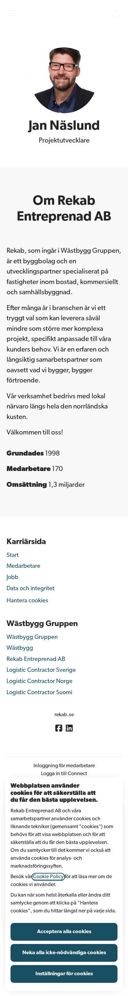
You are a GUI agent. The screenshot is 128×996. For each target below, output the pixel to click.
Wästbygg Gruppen (32, 638)
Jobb (12, 578)
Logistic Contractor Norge (40, 682)
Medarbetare (23, 566)
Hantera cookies (27, 601)
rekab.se (64, 715)
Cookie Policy (48, 876)
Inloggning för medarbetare (64, 766)
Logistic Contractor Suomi (39, 693)
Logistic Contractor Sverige (41, 670)
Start (13, 556)
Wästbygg (20, 648)
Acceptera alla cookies (64, 931)
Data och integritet (30, 589)
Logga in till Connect (64, 773)
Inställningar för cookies (64, 974)
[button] (116, 13)
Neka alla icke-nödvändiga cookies (64, 953)
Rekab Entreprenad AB (36, 660)
